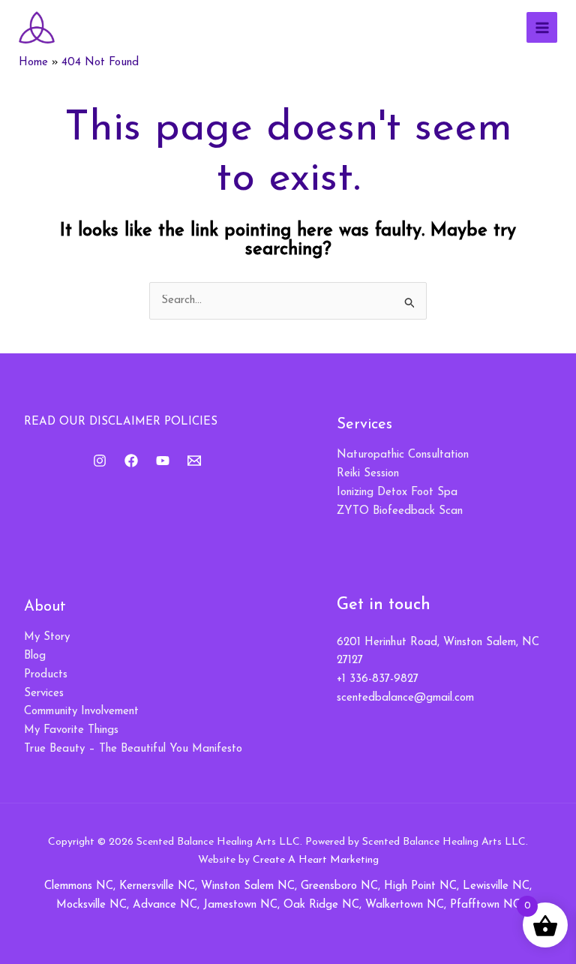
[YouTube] (163, 460)
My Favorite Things (71, 730)
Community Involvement (81, 711)
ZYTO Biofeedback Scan (400, 511)
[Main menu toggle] (541, 27)
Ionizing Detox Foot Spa (397, 492)
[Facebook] (131, 460)
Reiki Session (368, 473)
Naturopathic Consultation (403, 455)
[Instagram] (99, 460)
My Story (47, 637)
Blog (35, 656)
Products (46, 674)
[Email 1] (194, 460)
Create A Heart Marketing (316, 860)
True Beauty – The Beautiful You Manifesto (133, 749)
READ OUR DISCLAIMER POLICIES (121, 422)
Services (44, 693)
